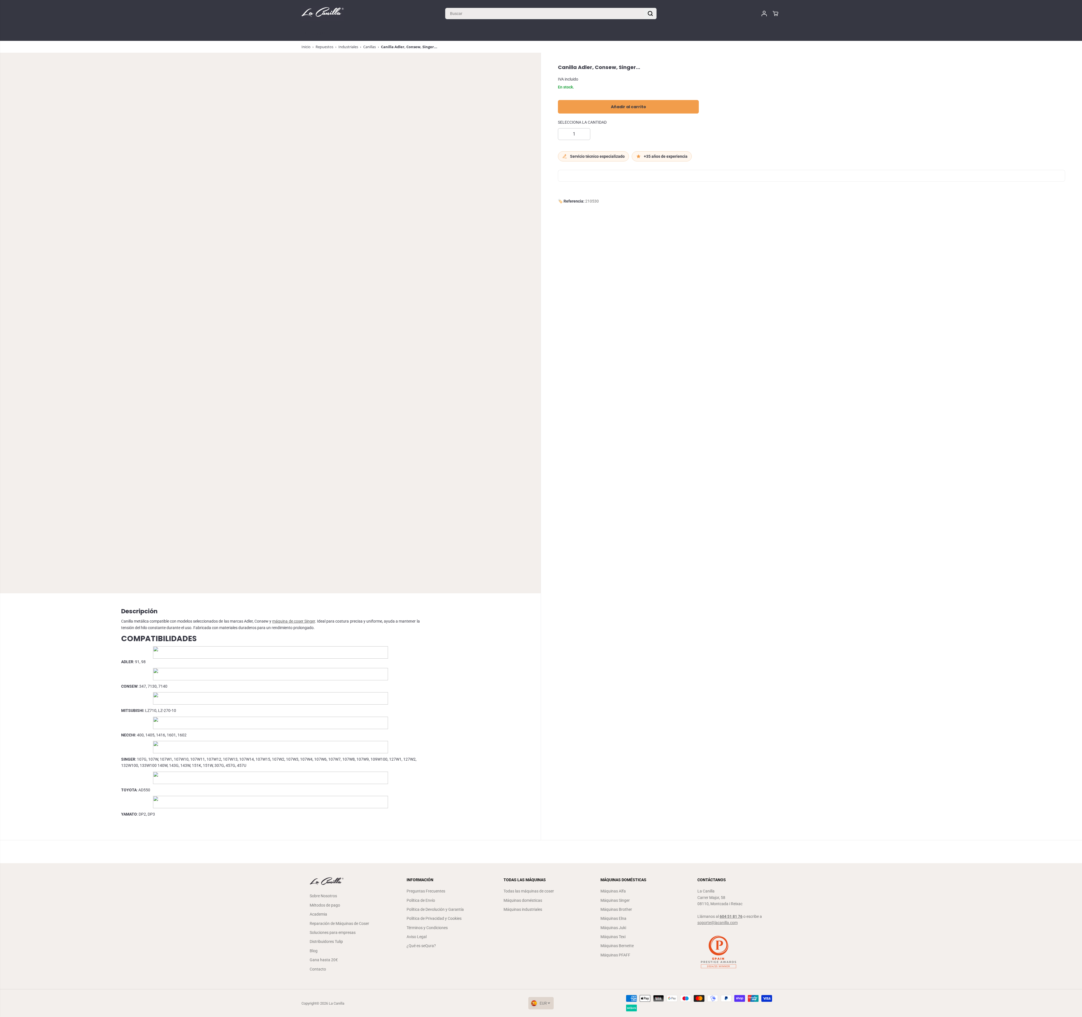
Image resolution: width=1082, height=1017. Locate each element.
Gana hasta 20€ (324, 960)
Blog (314, 951)
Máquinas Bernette (617, 945)
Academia (318, 914)
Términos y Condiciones (427, 927)
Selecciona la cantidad (582, 122)
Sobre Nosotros (323, 896)
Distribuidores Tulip (326, 941)
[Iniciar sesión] (764, 13)
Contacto (318, 969)
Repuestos (324, 46)
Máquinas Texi (613, 936)
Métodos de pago (325, 905)
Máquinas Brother (616, 909)
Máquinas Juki (613, 927)
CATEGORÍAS (314, 33)
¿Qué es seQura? (421, 945)
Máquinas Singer (615, 900)
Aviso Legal (417, 936)
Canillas (369, 46)
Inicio (306, 46)
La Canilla (336, 1003)
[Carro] (775, 13)
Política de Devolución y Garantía (435, 909)
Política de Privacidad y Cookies (434, 918)
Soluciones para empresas (333, 932)
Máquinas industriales (523, 909)
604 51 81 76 (731, 916)
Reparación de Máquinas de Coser (339, 923)
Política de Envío (421, 900)
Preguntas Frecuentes (426, 891)
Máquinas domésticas (523, 900)
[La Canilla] (322, 13)
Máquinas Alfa (613, 891)
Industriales (348, 46)
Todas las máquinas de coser (529, 891)
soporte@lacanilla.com (717, 922)
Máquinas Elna (613, 918)
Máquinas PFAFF (615, 955)
